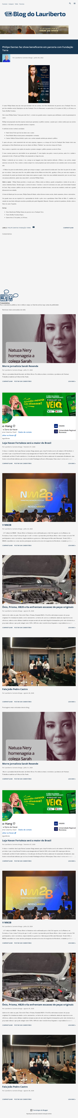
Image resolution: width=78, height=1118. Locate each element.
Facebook (4, 4)
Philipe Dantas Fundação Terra (19, 228)
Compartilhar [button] (68, 228)
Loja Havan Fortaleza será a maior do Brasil (26, 442)
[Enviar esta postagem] (33, 228)
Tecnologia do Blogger (40, 1110)
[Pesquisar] (70, 3)
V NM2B (6, 524)
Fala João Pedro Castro (15, 689)
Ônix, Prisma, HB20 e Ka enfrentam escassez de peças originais (37, 607)
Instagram (11, 4)
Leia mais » (72, 381)
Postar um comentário (22, 381)
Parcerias (21, 4)
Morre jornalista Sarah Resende (20, 366)
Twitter (16, 4)
